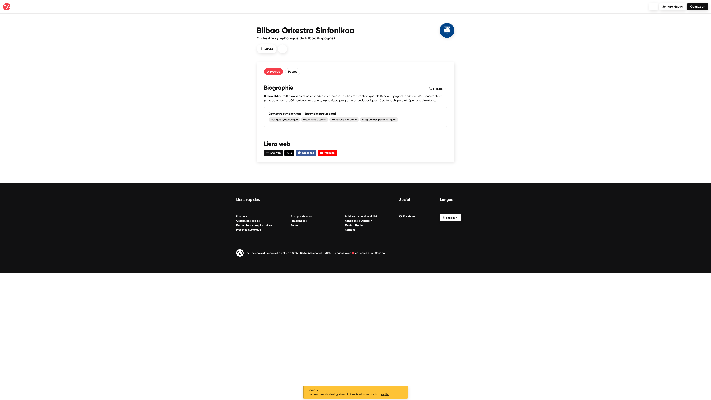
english (385, 394)
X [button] (291, 152)
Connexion (697, 6)
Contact (350, 229)
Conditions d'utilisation (358, 220)
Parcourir (241, 216)
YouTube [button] (329, 152)
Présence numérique (248, 229)
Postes (292, 71)
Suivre (268, 49)
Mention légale (354, 225)
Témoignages (299, 220)
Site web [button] (275, 152)
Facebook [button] (308, 152)
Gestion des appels (248, 220)
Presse (294, 225)
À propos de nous (301, 216)
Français (438, 88)
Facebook (409, 216)
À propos (273, 71)
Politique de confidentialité (361, 216)
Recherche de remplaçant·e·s (254, 225)
